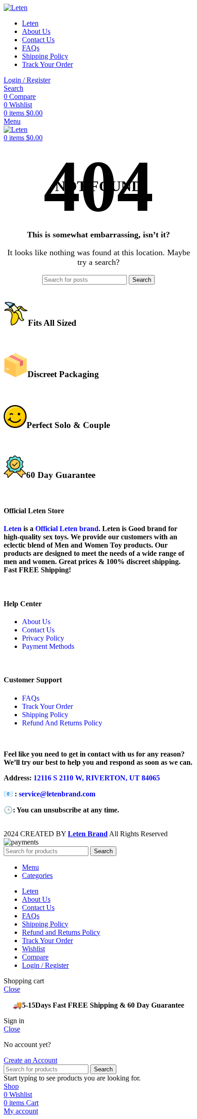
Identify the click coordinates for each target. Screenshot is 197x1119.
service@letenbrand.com (57, 794)
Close (12, 989)
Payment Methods (48, 646)
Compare (35, 957)
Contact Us (38, 630)
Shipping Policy (45, 715)
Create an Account (30, 1060)
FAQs (30, 698)
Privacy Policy (43, 638)
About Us (36, 621)
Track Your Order (47, 706)
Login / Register (45, 965)
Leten (13, 528)
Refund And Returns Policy (62, 723)
